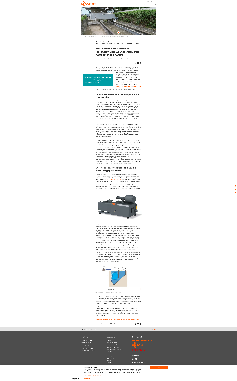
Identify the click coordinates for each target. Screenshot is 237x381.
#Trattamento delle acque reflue (111, 319)
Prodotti (109, 340)
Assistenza (109, 351)
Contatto (147, 1)
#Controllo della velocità (132, 319)
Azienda (109, 354)
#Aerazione (99, 319)
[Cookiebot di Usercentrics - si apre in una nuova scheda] (75, 379)
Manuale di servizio (112, 342)
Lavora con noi (110, 356)
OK (159, 367)
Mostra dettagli (87, 378)
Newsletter (110, 360)
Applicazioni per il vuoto (113, 347)
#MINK (123, 319)
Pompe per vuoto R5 (112, 345)
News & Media (110, 358)
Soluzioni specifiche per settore (115, 349)
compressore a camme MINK (123, 86)
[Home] (97, 42)
